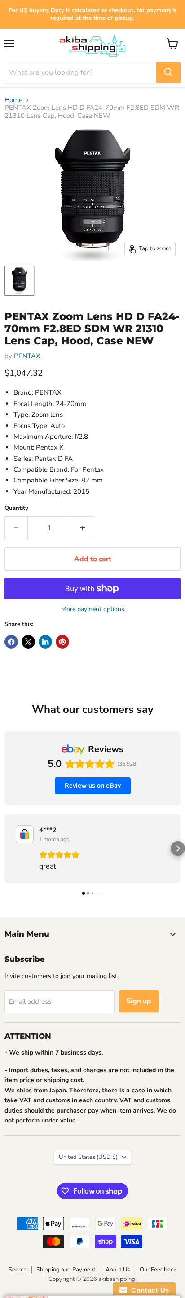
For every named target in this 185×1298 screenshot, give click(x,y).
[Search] (168, 72)
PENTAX (27, 356)
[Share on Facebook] (11, 642)
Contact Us (148, 1290)
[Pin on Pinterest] (62, 642)
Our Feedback (158, 1270)
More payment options (92, 609)
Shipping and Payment (66, 1270)
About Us (118, 1270)
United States (88, 1157)
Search (17, 1270)
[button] (7, 848)
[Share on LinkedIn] (45, 642)
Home (13, 100)
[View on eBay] (25, 834)
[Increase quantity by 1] (82, 528)
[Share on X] (28, 642)
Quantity (16, 508)
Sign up (138, 1001)
